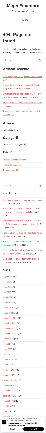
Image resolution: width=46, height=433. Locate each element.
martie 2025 (8, 365)
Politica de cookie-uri (12, 165)
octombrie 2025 (9, 328)
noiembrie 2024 (10, 385)
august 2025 (8, 339)
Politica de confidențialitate (14, 160)
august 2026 (8, 277)
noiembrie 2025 (10, 323)
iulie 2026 (7, 282)
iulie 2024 (7, 406)
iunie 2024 (7, 411)
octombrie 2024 (9, 391)
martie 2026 (8, 302)
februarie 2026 (9, 308)
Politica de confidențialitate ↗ (17, 425)
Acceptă (34, 429)
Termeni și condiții (11, 170)
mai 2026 (7, 292)
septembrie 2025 (10, 334)
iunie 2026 (7, 287)
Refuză (12, 429)
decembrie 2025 (10, 318)
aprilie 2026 (8, 297)
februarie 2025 (9, 370)
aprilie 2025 (8, 360)
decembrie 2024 (10, 380)
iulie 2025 (7, 344)
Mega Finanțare (23, 5)
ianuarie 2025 (9, 375)
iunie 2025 (7, 349)
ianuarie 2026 (9, 313)
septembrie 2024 (10, 396)
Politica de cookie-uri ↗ (15, 423)
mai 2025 (7, 354)
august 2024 (8, 401)
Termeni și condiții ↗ (31, 423)
